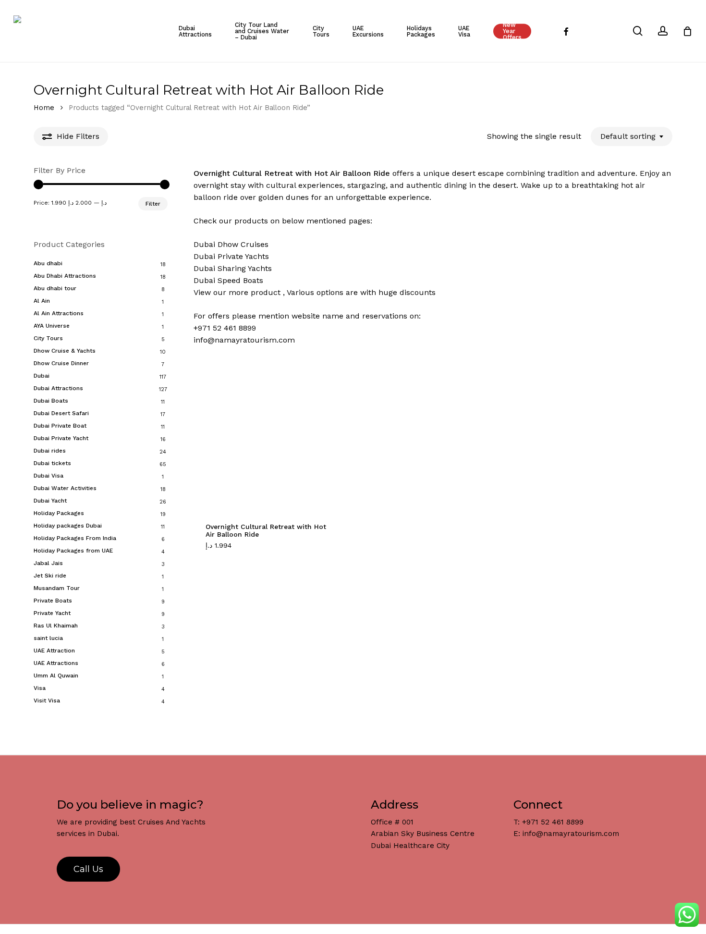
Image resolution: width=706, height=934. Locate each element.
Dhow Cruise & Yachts (65, 350)
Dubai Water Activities (65, 488)
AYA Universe (52, 325)
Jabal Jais (48, 563)
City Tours (48, 338)
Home (44, 107)
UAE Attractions (56, 663)
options (329, 292)
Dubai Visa (48, 475)
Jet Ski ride (50, 575)
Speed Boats (240, 280)
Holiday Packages (59, 513)
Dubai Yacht (50, 500)
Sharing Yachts (245, 268)
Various (300, 292)
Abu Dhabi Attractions (65, 275)
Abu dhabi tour (55, 288)
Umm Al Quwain (56, 675)
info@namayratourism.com (244, 339)
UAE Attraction (54, 650)
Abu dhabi (48, 263)
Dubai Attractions (58, 388)
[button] (229, 550)
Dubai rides (50, 450)
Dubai (41, 375)
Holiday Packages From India (75, 538)
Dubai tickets (52, 463)
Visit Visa (47, 700)
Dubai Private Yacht (61, 438)
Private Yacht (52, 613)
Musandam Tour (57, 588)
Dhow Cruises (243, 244)
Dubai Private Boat (60, 425)
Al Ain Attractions (59, 313)
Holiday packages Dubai (68, 525)
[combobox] (631, 136)
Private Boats (53, 600)
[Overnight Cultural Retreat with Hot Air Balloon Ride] (270, 433)
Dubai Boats (51, 400)
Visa (40, 688)
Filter (153, 203)
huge (387, 292)
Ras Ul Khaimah (56, 625)
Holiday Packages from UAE (73, 550)
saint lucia (48, 638)
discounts (418, 292)
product (265, 292)
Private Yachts (243, 256)
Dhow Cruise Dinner (61, 363)
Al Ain (42, 300)
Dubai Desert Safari (61, 413)
